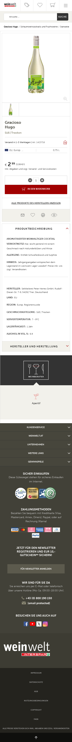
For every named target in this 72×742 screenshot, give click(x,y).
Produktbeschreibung (33, 228)
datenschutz (36, 682)
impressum (36, 673)
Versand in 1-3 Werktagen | (18, 142)
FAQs (36, 719)
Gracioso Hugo (11, 27)
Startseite (64, 27)
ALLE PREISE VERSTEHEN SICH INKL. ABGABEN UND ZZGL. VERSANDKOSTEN (36, 728)
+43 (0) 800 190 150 (39, 598)
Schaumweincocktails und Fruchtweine (39, 27)
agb (36, 691)
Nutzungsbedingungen (36, 701)
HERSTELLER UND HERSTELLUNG (34, 346)
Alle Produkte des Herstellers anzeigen (36, 203)
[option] (36, 64)
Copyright (36, 710)
